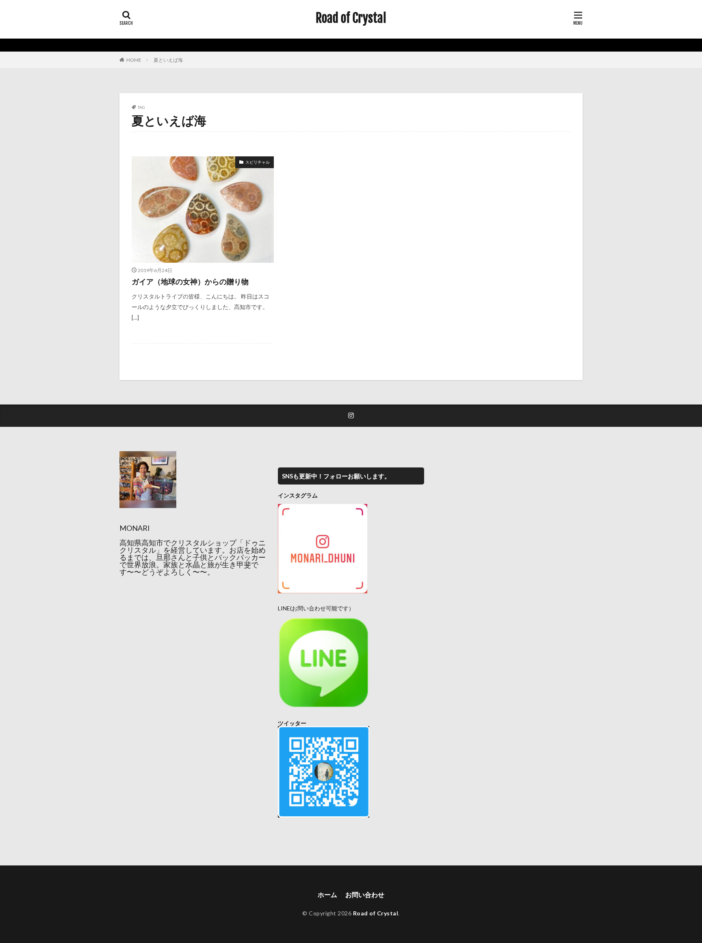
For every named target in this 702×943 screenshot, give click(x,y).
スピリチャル (257, 162)
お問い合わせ (364, 894)
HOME (133, 60)
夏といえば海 (168, 60)
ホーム (327, 894)
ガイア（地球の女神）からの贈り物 (190, 281)
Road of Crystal (351, 18)
